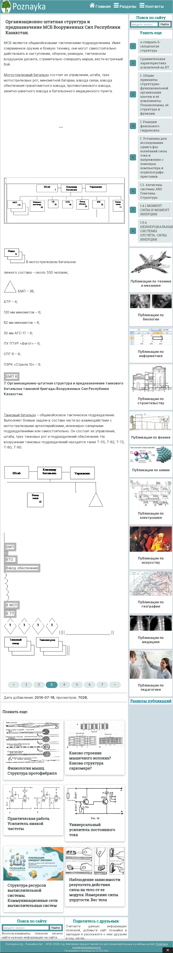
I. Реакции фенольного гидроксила (149, 126)
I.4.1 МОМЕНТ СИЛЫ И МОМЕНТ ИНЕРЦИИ (154, 209)
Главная (103, 6)
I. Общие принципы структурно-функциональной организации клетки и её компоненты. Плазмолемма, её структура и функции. (154, 94)
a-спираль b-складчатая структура (150, 46)
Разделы (128, 6)
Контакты (154, 6)
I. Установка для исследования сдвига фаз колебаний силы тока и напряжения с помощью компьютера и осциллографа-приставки (153, 157)
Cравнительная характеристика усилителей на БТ (154, 63)
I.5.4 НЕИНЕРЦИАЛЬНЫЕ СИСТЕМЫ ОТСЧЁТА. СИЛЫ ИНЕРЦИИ (156, 230)
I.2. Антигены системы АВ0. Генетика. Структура (151, 191)
